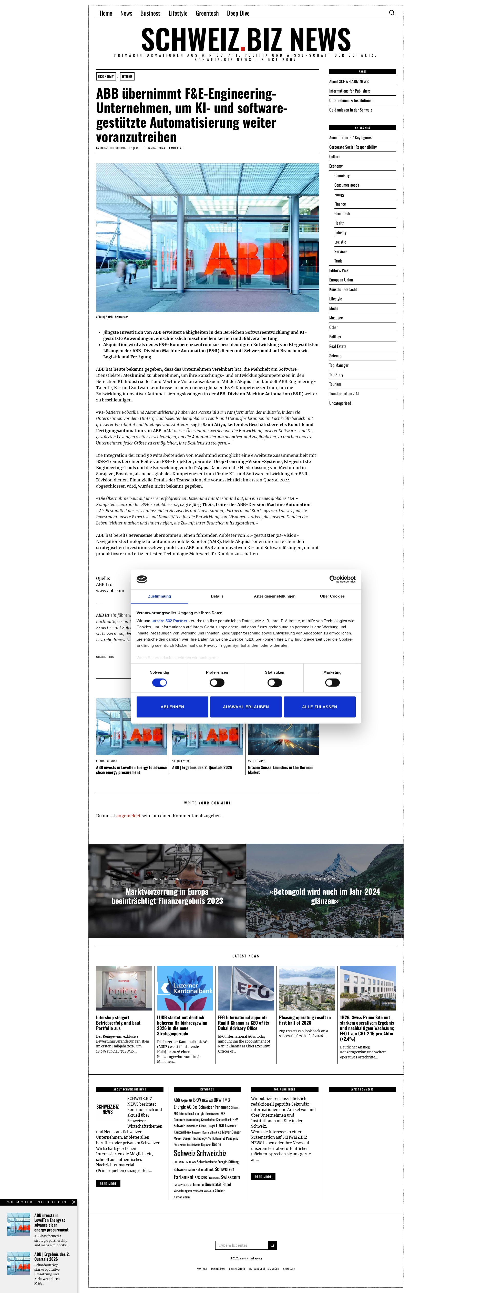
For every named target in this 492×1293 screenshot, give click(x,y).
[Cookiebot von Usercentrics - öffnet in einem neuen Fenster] (333, 579)
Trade (338, 261)
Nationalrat (218, 1138)
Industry (340, 232)
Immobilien (192, 1125)
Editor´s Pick (338, 270)
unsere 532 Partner (169, 621)
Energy (339, 194)
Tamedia (198, 1184)
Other (127, 76)
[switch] (217, 682)
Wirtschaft (209, 1191)
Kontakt (202, 1268)
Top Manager (338, 365)
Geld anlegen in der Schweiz (350, 110)
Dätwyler (235, 1107)
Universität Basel (218, 1184)
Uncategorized (340, 403)
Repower (206, 1144)
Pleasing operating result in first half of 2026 (305, 1020)
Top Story (336, 374)
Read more (108, 1183)
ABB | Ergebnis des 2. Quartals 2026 (202, 767)
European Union (341, 280)
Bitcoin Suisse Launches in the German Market (280, 769)
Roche (216, 1144)
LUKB (220, 1125)
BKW (197, 1099)
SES (197, 1177)
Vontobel (198, 1190)
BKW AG (207, 1100)
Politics (335, 337)
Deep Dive (238, 12)
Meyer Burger (231, 1132)
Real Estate (337, 346)
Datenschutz (237, 1268)
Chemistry (342, 175)
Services (340, 251)
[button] (272, 1245)
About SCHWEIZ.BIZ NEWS (349, 81)
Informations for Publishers (350, 91)
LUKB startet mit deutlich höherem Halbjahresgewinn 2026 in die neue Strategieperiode (182, 1025)
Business (150, 12)
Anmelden (289, 1268)
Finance (340, 204)
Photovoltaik (180, 1145)
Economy (106, 76)
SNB (204, 1177)
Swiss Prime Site (183, 1185)
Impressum (218, 1268)
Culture (334, 156)
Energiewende (213, 1114)
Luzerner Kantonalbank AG (206, 1132)
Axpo (184, 1100)
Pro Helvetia (193, 1145)
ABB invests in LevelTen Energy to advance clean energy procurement (131, 769)
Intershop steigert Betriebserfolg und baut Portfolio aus (118, 1022)
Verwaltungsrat (183, 1190)
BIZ (190, 1100)
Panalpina (232, 1138)
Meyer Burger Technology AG (192, 1138)
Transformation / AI (344, 393)
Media (334, 308)
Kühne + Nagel (207, 1125)
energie (199, 1113)
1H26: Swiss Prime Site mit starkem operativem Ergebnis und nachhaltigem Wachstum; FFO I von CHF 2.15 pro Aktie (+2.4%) (367, 1028)
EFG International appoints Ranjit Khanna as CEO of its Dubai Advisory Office (243, 1022)
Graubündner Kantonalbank (216, 1119)
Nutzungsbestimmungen (264, 1268)
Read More (263, 1176)
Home (106, 12)
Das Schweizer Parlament (211, 1107)
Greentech (207, 12)
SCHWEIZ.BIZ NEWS (185, 1161)
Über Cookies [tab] (332, 596)
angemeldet (128, 815)
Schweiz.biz (212, 1152)
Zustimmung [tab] (159, 596)
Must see (336, 318)
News (126, 12)
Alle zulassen (319, 707)
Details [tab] (217, 596)
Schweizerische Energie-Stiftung (218, 1161)
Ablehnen (172, 707)
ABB (177, 1100)
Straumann (214, 1178)
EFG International (184, 1113)
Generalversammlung (187, 1119)
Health (339, 223)
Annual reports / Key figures (350, 137)
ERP (223, 1113)
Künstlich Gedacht (343, 289)
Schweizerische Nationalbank (193, 1169)
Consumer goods (346, 185)
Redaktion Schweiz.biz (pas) (120, 148)
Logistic (340, 242)
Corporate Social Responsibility (353, 147)
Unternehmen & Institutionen (351, 100)
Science (335, 355)
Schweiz (185, 1152)
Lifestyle (178, 12)
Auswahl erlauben (246, 707)
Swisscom (230, 1177)
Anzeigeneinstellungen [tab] (274, 596)
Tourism (335, 384)
